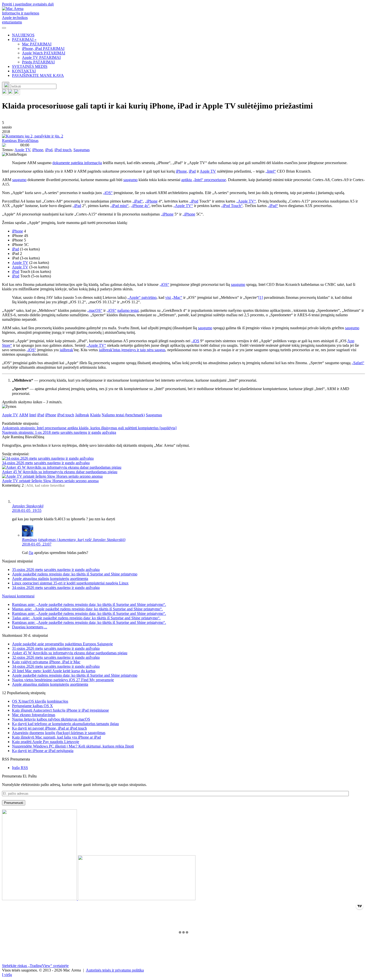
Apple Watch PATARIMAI (43, 53)
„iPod (193, 201)
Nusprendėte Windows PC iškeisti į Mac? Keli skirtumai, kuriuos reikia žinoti (73, 746)
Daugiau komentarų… (29, 627)
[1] (260, 297)
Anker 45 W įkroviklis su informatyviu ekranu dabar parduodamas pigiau (59, 472)
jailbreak (66, 350)
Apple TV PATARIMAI (41, 57)
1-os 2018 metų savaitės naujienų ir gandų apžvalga (59, 432)
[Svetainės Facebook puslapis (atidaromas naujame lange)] (11, 94)
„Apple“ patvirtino (142, 297)
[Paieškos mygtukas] (5, 85)
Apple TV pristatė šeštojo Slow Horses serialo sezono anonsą (50, 481)
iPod (48, 150)
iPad (192, 171)
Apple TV (22, 150)
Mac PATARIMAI (36, 44)
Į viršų (7, 975)
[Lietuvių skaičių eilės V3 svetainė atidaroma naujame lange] (183, 855)
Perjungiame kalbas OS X (32, 706)
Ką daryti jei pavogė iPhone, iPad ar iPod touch (49, 728)
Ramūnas (29, 540)
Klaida (95, 415)
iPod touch (62, 150)
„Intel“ (270, 171)
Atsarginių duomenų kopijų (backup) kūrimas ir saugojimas (58, 733)
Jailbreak (82, 415)
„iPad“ (137, 201)
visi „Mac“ (173, 297)
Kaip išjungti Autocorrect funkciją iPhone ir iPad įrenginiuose (60, 710)
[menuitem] (188, 35)
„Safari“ (358, 363)
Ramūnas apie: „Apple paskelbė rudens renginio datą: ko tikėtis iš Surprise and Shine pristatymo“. (89, 604)
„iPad (76, 206)
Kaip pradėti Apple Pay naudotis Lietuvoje (45, 742)
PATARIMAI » (24, 39)
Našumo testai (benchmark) (123, 415)
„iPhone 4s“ (140, 206)
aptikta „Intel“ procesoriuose (203, 180)
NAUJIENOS (23, 35)
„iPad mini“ (119, 206)
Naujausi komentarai (18, 596)
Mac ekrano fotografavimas (33, 715)
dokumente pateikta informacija (77, 163)
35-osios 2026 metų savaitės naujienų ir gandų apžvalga (56, 569)
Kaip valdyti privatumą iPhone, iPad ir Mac (46, 662)
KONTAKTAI (24, 71)
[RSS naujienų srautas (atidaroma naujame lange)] (5, 94)
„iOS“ (108, 193)
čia (31, 552)
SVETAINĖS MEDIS (29, 66)
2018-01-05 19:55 (26, 510)
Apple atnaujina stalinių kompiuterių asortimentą (50, 578)
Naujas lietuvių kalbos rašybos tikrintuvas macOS (51, 719)
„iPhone (151, 201)
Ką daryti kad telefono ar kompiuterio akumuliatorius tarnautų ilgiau (65, 724)
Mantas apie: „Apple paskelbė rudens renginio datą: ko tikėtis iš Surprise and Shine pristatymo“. (87, 609)
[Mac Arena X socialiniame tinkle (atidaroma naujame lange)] (17, 94)
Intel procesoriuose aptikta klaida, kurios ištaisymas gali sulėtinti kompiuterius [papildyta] (89, 428)
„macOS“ (94, 310)
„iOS (195, 341)
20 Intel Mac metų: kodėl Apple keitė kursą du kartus (53, 671)
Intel (32, 415)
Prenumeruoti (13, 803)
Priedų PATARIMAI (38, 62)
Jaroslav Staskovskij (27, 506)
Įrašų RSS (20, 767)
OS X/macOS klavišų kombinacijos (40, 701)
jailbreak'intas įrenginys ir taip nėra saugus (132, 350)
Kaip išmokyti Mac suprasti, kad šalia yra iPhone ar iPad (56, 737)
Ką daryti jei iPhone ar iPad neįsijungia (42, 751)
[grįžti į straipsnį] (33, 393)
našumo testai (128, 310)
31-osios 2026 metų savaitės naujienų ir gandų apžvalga (56, 648)
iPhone (37, 150)
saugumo (19, 180)
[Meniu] (4, 28)
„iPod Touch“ (232, 206)
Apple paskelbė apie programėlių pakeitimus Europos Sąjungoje (62, 644)
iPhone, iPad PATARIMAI (43, 48)
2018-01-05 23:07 (36, 544)
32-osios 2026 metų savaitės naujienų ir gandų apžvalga (56, 657)
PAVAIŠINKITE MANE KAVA (38, 75)
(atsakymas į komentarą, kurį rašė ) (81, 540)
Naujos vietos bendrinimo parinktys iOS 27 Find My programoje (63, 680)
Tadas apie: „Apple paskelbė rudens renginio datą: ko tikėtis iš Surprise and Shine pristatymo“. (86, 618)
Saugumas (81, 150)
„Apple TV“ (246, 201)
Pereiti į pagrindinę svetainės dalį (28, 4)
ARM (23, 415)
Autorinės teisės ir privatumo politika (115, 970)
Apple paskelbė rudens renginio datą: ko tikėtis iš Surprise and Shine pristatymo (74, 574)
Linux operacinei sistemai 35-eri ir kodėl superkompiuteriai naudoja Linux (70, 583)
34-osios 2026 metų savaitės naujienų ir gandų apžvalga (46, 463)
